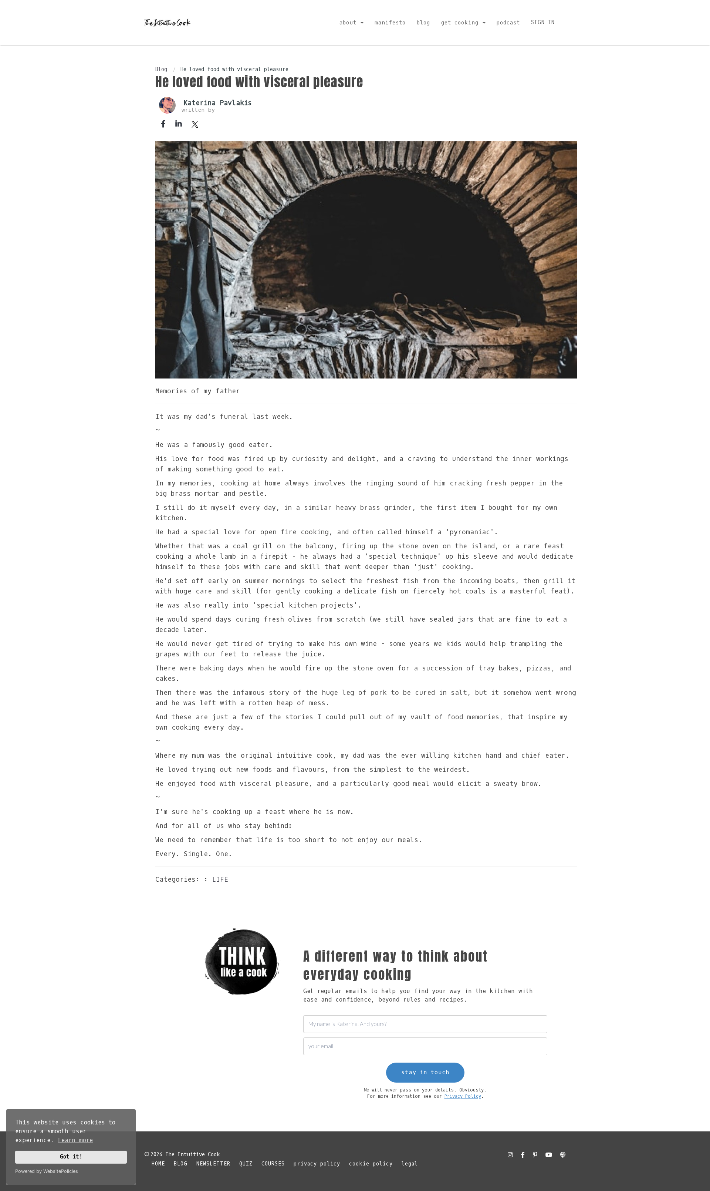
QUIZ (246, 1164)
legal (410, 1164)
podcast (508, 22)
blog (423, 22)
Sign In (543, 22)
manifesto (390, 22)
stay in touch (425, 1072)
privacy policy (317, 1164)
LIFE (220, 879)
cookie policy (371, 1164)
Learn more (75, 1140)
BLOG (180, 1164)
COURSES (273, 1164)
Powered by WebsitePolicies (46, 1171)
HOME (158, 1164)
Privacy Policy (462, 1096)
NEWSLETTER (213, 1164)
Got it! (71, 1156)
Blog (161, 69)
